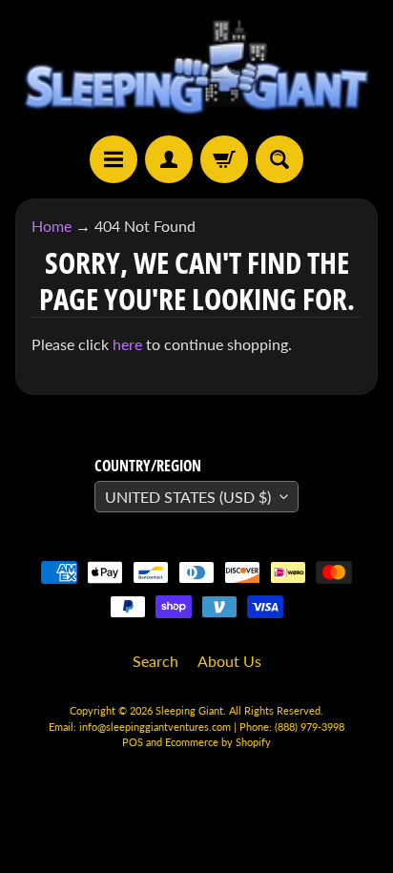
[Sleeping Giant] (196, 67)
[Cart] (224, 159)
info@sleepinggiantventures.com (156, 726)
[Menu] (113, 159)
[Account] (169, 159)
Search (155, 661)
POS (132, 742)
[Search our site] (279, 159)
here (127, 344)
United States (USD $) (188, 497)
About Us (229, 661)
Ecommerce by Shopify (218, 742)
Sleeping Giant (189, 710)
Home (51, 226)
